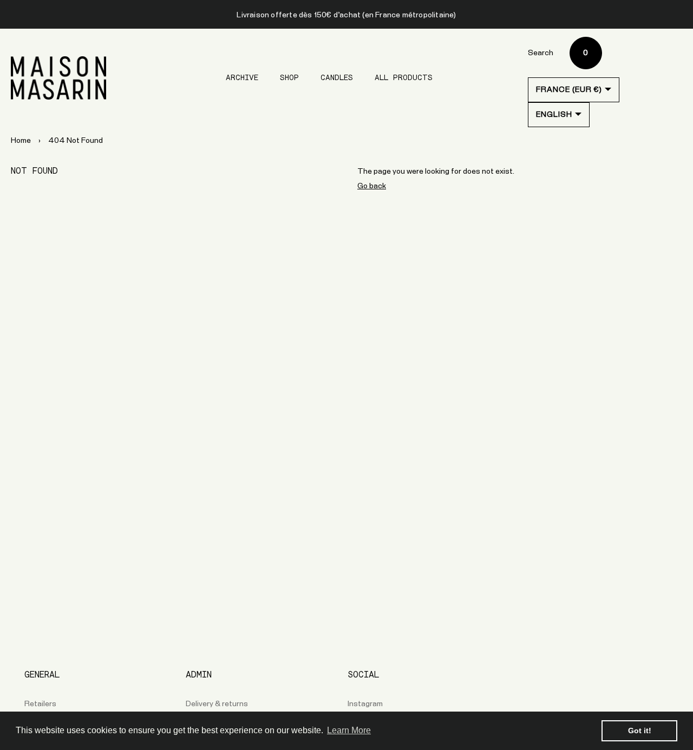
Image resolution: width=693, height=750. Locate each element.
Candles (337, 78)
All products (404, 78)
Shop (289, 78)
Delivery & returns (217, 704)
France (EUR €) (569, 90)
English (554, 115)
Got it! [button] (639, 730)
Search (540, 53)
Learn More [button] (349, 730)
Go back (371, 186)
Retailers (40, 704)
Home (21, 140)
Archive (242, 78)
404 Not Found (75, 140)
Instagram (365, 704)
